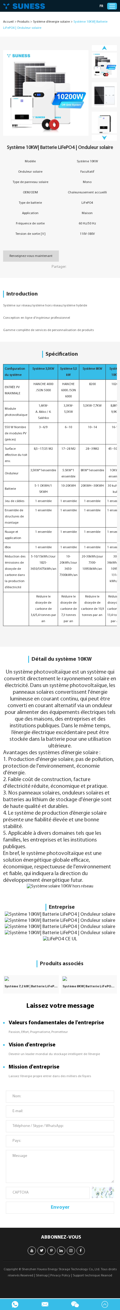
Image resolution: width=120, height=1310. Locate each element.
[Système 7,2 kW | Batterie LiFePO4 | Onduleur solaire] (30, 978)
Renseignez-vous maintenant (30, 256)
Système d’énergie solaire (51, 22)
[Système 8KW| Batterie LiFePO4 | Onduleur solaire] (89, 978)
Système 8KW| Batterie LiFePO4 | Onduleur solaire (89, 986)
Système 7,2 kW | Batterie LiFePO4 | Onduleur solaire (30, 986)
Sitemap (42, 1275)
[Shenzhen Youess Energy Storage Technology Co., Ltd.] (24, 6)
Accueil (8, 22)
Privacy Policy (60, 1275)
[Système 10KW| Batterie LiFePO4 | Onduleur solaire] (45, 93)
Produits (23, 22)
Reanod (106, 1275)
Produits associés (61, 964)
